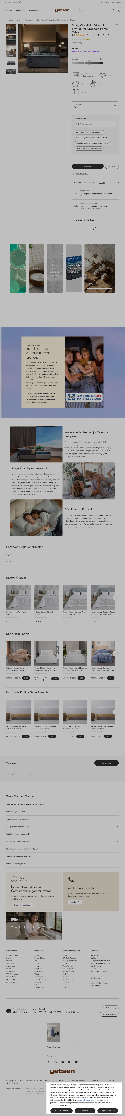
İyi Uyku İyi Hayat (109, 1004)
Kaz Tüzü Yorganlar (101, 1081)
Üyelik (8, 948)
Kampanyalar (34, 10)
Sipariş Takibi (105, 2)
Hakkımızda (95, 945)
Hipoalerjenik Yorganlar (84, 1081)
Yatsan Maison (40, 948)
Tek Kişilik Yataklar (69, 950)
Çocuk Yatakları (45, 1078)
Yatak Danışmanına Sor (11, 2)
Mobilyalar (66, 972)
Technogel (38, 966)
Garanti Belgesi (12, 972)
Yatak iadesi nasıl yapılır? (16, 853)
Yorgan (65, 974)
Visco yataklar (29, 20)
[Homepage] (62, 10)
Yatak (18, 20)
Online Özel (20, 10)
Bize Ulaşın (10, 969)
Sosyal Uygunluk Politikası (101, 953)
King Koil (37, 958)
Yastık (64, 953)
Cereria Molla (39, 977)
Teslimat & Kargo (12, 953)
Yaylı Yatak (66, 964)
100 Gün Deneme (13, 964)
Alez (64, 977)
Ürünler (7, 10)
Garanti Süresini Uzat (22, 895)
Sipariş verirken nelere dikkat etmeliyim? (22, 839)
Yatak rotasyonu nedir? (15, 801)
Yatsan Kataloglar (54, 1037)
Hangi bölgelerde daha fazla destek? (91, 138)
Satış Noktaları (116, 2)
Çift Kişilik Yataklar (69, 948)
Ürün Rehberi (11, 958)
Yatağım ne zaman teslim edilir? (18, 846)
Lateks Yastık (67, 969)
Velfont (37, 964)
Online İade (10, 956)
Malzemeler (10, 961)
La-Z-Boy (38, 961)
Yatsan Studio (40, 972)
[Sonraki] (115, 587)
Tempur (37, 950)
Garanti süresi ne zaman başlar (18, 831)
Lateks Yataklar (58, 1078)
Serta (36, 956)
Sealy (36, 953)
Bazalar (65, 966)
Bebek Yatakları (32, 1078)
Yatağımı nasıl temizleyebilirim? (18, 809)
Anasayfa (10, 20)
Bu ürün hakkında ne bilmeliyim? (89, 132)
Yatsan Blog (111, 997)
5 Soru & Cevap (107, 35)
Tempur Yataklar (68, 958)
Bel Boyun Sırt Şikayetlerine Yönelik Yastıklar (56, 1081)
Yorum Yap (106, 753)
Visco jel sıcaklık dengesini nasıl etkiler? (93, 143)
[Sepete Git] (119, 10)
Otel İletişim (95, 975)
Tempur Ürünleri (32, 1081)
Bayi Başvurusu (97, 956)
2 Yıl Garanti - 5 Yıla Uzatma (87, 183)
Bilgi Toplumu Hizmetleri (100, 961)
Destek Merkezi (12, 945)
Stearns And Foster (42, 969)
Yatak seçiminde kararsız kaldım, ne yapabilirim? (25, 794)
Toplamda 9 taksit (93, 51)
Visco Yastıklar (89, 1078)
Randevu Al (75, 892)
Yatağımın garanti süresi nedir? (18, 824)
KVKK (55, 1072)
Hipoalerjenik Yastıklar (73, 1078)
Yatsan (37, 945)
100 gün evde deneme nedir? (18, 816)
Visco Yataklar (68, 956)
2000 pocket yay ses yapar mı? (89, 148)
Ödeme (9, 950)
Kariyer (93, 958)
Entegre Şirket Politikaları (100, 950)
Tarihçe (93, 948)
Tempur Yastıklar (102, 1078)
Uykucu (37, 974)
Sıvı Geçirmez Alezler (34, 1083)
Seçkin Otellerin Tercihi (100, 973)
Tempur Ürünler (68, 961)
